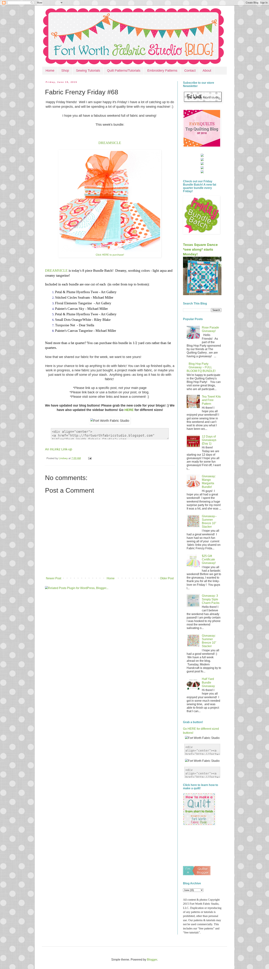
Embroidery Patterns (162, 70)
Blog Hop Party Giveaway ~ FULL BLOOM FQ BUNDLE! (201, 367)
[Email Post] (89, 458)
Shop (65, 70)
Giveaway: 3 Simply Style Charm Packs (210, 599)
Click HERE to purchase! (110, 254)
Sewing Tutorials (88, 70)
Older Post (167, 578)
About (207, 70)
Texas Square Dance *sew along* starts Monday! (200, 249)
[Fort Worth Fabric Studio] (202, 155)
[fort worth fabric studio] (202, 159)
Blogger (152, 959)
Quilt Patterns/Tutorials (123, 70)
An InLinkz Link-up (58, 449)
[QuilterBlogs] (196, 874)
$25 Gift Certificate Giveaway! (209, 559)
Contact (190, 70)
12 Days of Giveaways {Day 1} (209, 440)
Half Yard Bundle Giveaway (208, 682)
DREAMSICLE (109, 143)
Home (50, 70)
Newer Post (53, 578)
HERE (129, 410)
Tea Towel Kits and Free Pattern (211, 400)
